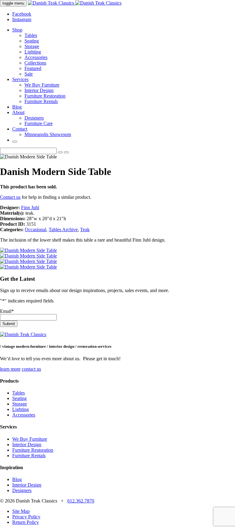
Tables (30, 35)
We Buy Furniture (41, 84)
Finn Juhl (30, 207)
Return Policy (25, 522)
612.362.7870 (80, 500)
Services (20, 79)
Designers (34, 117)
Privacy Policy (26, 516)
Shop (17, 29)
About (18, 112)
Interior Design (39, 90)
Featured (32, 68)
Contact (19, 129)
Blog (17, 106)
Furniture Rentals (41, 101)
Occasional (35, 229)
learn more (10, 369)
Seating (31, 40)
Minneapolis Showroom (47, 134)
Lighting (32, 51)
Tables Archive (63, 229)
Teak (85, 229)
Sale (28, 73)
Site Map (21, 511)
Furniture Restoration (44, 95)
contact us (31, 369)
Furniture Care (38, 123)
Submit (8, 323)
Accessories (35, 57)
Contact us (10, 197)
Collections (35, 62)
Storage (31, 46)
